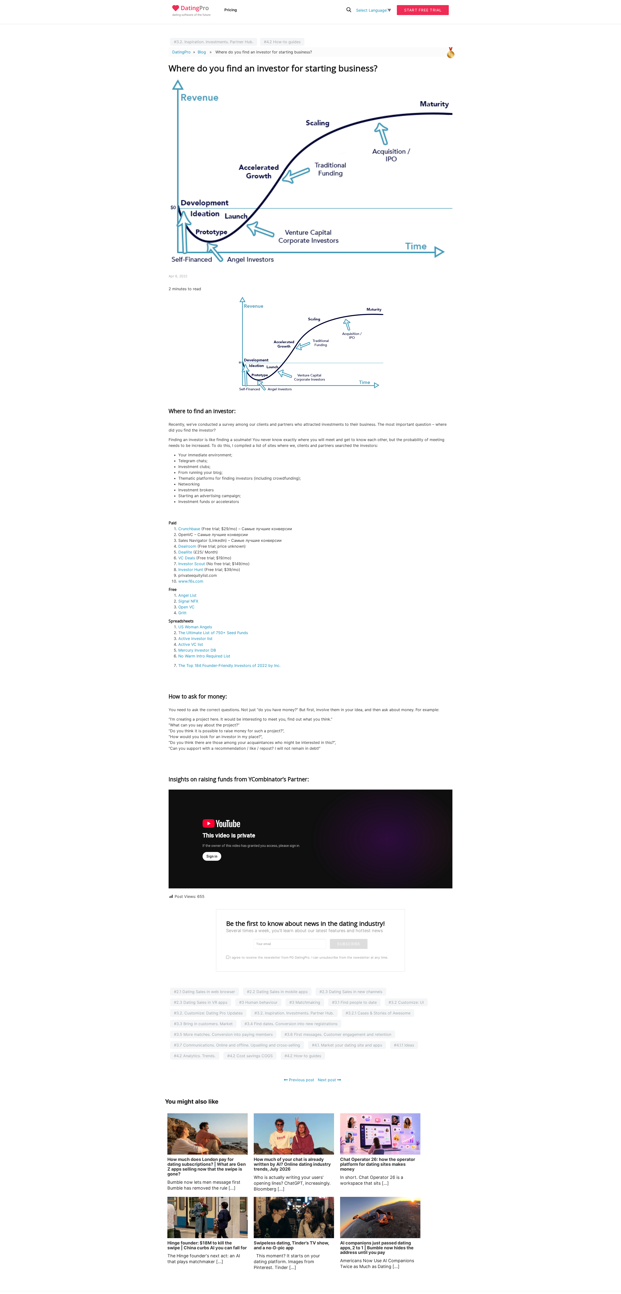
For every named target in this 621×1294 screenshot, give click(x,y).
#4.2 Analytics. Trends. (194, 1055)
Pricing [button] (230, 10)
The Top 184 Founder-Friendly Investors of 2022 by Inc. (229, 665)
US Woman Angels (195, 626)
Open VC (186, 606)
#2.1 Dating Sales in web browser (204, 991)
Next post (327, 1079)
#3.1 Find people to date (354, 1002)
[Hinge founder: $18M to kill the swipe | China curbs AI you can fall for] (207, 1217)
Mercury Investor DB (197, 650)
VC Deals (186, 557)
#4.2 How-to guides (282, 41)
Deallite (185, 552)
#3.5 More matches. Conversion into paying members (223, 1034)
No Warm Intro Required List (204, 656)
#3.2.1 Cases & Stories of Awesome (378, 1013)
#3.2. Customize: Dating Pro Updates (208, 1013)
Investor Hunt (190, 569)
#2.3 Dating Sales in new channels (350, 991)
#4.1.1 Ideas (404, 1045)
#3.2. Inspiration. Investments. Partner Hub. (213, 41)
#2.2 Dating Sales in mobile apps (277, 991)
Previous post (301, 1079)
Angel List (187, 595)
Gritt (182, 612)
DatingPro (181, 52)
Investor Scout (191, 563)
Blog (202, 52)
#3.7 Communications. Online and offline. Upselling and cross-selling (237, 1045)
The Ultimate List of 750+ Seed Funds (213, 632)
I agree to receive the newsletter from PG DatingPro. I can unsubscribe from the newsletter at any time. (308, 957)
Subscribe (348, 944)
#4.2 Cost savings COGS (250, 1055)
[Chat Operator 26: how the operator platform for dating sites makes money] (380, 1134)
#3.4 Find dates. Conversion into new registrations (291, 1023)
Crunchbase (189, 528)
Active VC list (190, 644)
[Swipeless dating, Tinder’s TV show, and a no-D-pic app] (294, 1217)
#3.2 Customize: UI (406, 1002)
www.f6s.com (190, 581)
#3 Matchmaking (304, 1002)
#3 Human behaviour (258, 1002)
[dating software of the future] (190, 10)
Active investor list (195, 638)
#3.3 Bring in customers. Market (203, 1023)
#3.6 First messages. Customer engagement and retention (338, 1034)
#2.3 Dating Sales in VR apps (200, 1002)
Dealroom (187, 546)
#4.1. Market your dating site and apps (347, 1045)
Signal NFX (188, 601)
